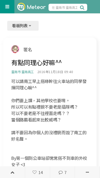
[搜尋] (83, 7)
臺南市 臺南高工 (22, 71)
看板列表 (20, 25)
